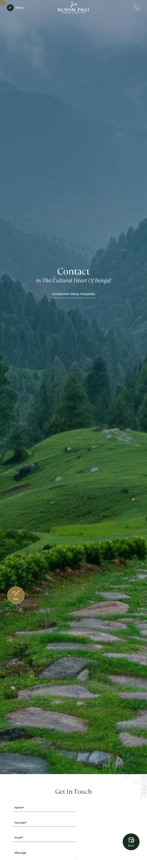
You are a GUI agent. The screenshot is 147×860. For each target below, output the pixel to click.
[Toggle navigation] (10, 7)
